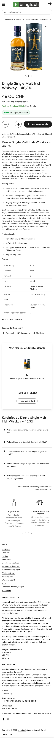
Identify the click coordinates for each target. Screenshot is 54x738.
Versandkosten (21, 102)
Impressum (6, 590)
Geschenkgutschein (10, 563)
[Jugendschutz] (14, 502)
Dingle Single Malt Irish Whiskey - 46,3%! (27, 378)
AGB (4, 583)
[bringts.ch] (26, 4)
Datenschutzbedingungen (13, 586)
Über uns (6, 552)
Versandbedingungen (11, 566)
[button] (49, 4)
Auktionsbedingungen (11, 569)
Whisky (19, 19)
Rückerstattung (8, 573)
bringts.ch (9, 19)
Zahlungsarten (8, 576)
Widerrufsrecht (8, 580)
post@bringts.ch (9, 693)
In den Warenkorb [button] (27, 401)
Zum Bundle (30, 106)
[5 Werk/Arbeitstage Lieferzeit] (40, 502)
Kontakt (5, 556)
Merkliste (6, 549)
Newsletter (6, 559)
